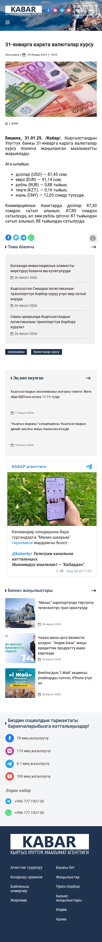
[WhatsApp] (31, 238)
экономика (16, 352)
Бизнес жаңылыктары (69, 898)
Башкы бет (65, 867)
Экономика (12, 55)
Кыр (82, 10)
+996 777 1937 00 (29, 801)
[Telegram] (23, 238)
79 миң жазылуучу (33, 738)
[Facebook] (8, 238)
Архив (61, 919)
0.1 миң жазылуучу (33, 763)
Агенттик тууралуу (26, 867)
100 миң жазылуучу (34, 776)
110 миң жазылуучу (34, 751)
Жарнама (18, 900)
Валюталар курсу (46, 352)
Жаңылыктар (68, 877)
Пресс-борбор (68, 886)
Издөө (61, 909)
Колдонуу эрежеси (26, 877)
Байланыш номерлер (19, 888)
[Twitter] (16, 238)
